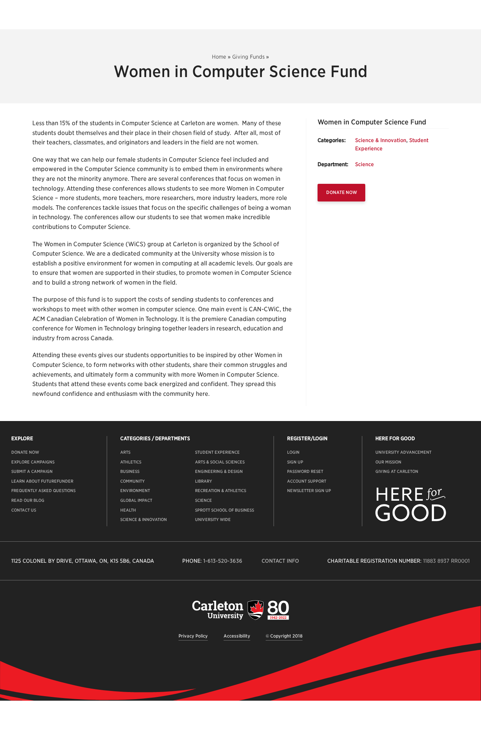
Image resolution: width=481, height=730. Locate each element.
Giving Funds (248, 57)
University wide (213, 519)
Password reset (305, 471)
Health (128, 510)
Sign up (295, 462)
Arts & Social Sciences (220, 462)
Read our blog (27, 500)
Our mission (388, 462)
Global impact (136, 500)
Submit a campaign (32, 471)
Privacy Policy (193, 636)
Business (129, 471)
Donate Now (341, 192)
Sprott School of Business (224, 510)
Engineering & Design (219, 471)
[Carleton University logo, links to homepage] (240, 610)
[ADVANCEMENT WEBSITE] (410, 520)
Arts (125, 452)
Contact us (23, 510)
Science (364, 164)
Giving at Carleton (396, 471)
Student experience (217, 452)
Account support (306, 481)
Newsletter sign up (309, 490)
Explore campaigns (32, 462)
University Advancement (403, 452)
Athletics (130, 462)
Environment (135, 490)
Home (219, 57)
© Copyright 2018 (284, 636)
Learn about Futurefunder (42, 481)
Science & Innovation (380, 140)
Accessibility (237, 636)
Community (132, 481)
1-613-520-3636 (222, 561)
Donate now (25, 452)
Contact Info (280, 561)
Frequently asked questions (43, 490)
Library (203, 481)
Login (293, 452)
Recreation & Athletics (220, 490)
